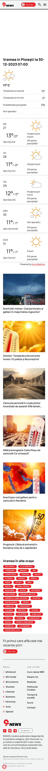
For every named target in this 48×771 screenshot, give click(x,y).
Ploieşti (9, 578)
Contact (31, 707)
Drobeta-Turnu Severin (16, 598)
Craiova (25, 574)
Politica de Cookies (32, 688)
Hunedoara (34, 618)
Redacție (31, 681)
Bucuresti (10, 566)
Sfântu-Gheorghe (24, 622)
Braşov (23, 570)
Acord (30, 702)
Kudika (16, 759)
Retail (33, 759)
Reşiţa (26, 602)
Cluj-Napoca (26, 566)
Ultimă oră (10, 671)
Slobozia (9, 626)
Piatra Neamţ (11, 602)
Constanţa (10, 574)
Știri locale (11, 676)
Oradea (21, 578)
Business (10, 696)
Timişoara (9, 570)
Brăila (34, 578)
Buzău (23, 590)
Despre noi (32, 676)
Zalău (8, 622)
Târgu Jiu (9, 606)
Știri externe (12, 681)
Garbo (22, 759)
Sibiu (29, 582)
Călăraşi (22, 614)
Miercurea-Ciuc (12, 630)
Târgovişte (24, 606)
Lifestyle (10, 691)
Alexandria (24, 626)
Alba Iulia (36, 614)
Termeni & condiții (32, 696)
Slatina (8, 614)
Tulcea (34, 610)
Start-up (40, 759)
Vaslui (8, 618)
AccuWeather (38, 264)
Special (9, 711)
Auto (8, 706)
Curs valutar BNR (35, 671)
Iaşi (34, 570)
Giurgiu (20, 618)
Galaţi (38, 574)
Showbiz (10, 686)
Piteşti (18, 582)
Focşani (9, 610)
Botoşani (35, 590)
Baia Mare (9, 590)
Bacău (8, 586)
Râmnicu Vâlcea (27, 594)
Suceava (36, 598)
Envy (28, 759)
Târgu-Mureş (23, 586)
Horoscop (10, 701)
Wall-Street (7, 759)
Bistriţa (22, 610)
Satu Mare (10, 594)
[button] (39, 5)
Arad (7, 582)
